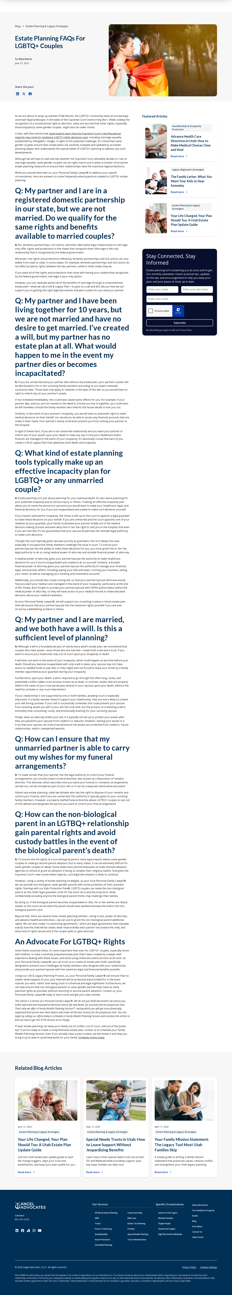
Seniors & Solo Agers (167, 1212)
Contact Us (197, 1232)
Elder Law (132, 1218)
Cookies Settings (208, 1267)
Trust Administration (137, 1239)
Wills (97, 1218)
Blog (194, 1221)
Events (195, 1215)
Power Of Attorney (103, 1229)
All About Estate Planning (106, 1212)
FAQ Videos (197, 1226)
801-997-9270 (22, 1219)
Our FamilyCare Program (203, 1210)
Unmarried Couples (166, 1229)
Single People (164, 1223)
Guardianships (101, 1234)
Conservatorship (135, 1212)
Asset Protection (102, 1239)
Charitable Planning (103, 1245)
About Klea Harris (200, 1205)
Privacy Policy (189, 1267)
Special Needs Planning (138, 1234)
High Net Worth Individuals (170, 1234)
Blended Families (165, 1218)
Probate (131, 1229)
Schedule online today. (91, 1037)
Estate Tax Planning (136, 1223)
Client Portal (197, 1237)
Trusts (98, 1223)
